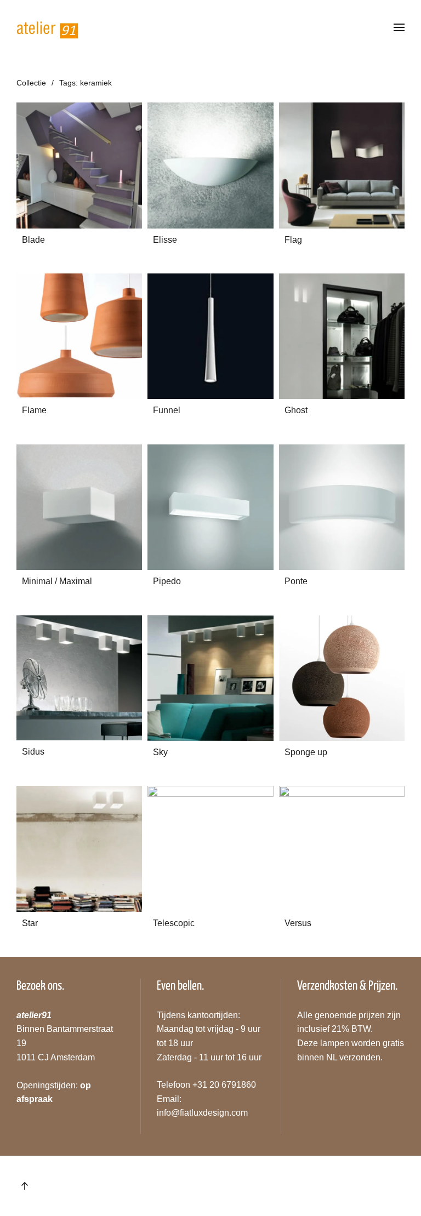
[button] (399, 27)
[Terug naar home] (47, 27)
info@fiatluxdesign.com (202, 1112)
